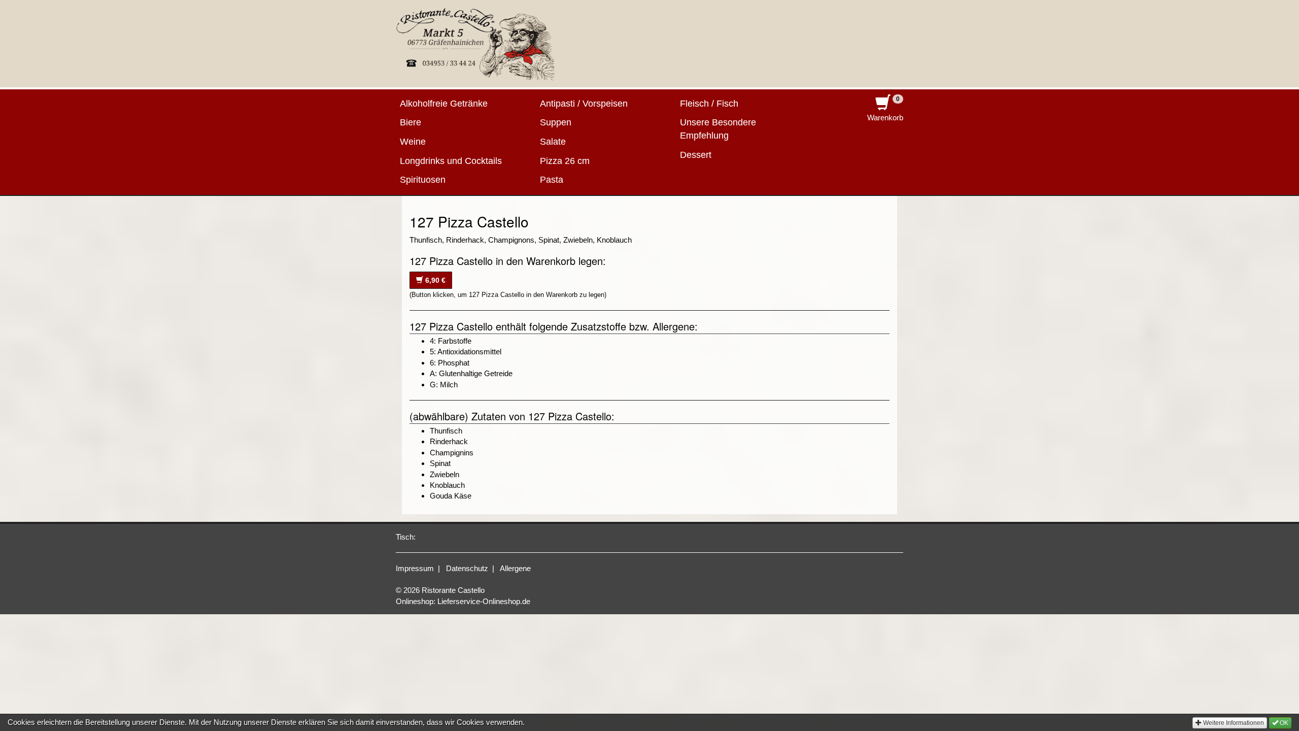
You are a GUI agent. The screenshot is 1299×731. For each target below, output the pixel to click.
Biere (410, 122)
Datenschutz (467, 568)
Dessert (695, 155)
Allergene (515, 568)
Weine (413, 142)
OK (1283, 722)
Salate (553, 142)
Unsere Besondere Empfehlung (718, 129)
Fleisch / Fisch (709, 103)
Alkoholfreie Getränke (444, 103)
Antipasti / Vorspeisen (584, 103)
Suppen (555, 122)
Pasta (551, 180)
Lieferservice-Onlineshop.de (483, 601)
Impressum (415, 568)
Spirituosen (423, 180)
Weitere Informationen (1233, 722)
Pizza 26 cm (565, 161)
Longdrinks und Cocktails (451, 161)
